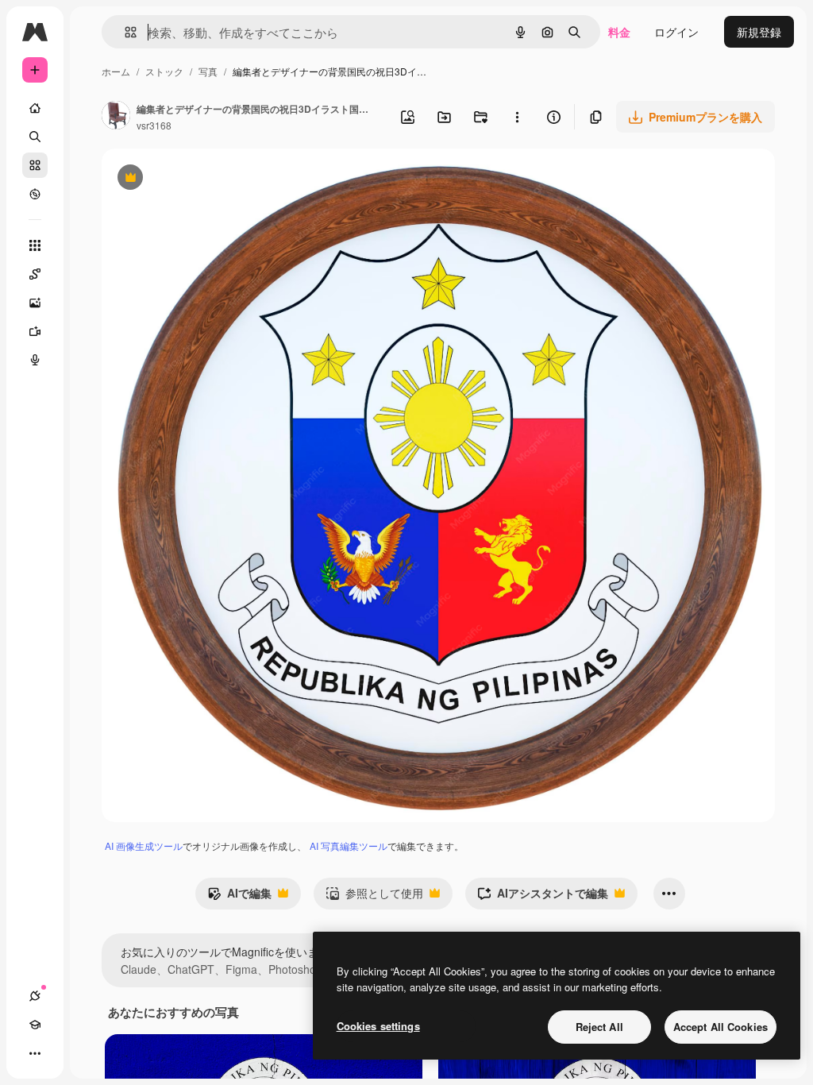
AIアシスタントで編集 (542, 897)
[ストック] (35, 165)
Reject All (599, 1026)
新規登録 (759, 32)
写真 (208, 71)
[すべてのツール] (35, 245)
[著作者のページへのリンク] (116, 117)
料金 (619, 32)
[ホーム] (35, 108)
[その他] (35, 1053)
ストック (164, 71)
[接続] (35, 996)
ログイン (676, 32)
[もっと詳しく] (35, 194)
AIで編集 (239, 897)
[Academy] (35, 1024)
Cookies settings (378, 1025)
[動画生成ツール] (35, 331)
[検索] (35, 136)
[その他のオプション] (517, 117)
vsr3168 (154, 125)
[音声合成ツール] (35, 360)
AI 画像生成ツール (144, 845)
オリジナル (211, 179)
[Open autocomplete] (124, 32)
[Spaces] (35, 274)
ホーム (116, 71)
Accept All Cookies (720, 1026)
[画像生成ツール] (35, 302)
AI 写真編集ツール (348, 845)
